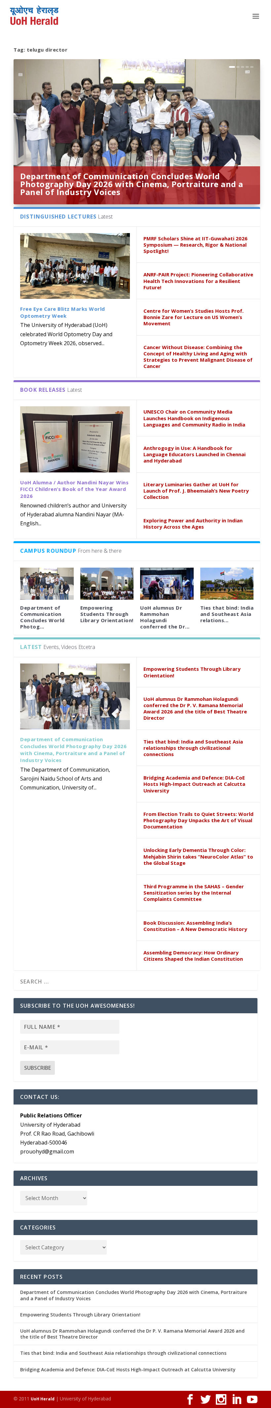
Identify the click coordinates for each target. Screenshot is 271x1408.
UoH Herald (43, 1399)
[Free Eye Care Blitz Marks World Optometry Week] (75, 266)
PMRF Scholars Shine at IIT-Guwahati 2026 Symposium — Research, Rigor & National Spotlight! (195, 244)
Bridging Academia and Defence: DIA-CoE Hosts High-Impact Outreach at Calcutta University (194, 783)
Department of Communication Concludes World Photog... (42, 617)
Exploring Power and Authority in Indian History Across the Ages (193, 523)
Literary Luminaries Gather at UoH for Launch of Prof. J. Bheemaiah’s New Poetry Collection (196, 490)
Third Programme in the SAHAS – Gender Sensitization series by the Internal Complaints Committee (193, 892)
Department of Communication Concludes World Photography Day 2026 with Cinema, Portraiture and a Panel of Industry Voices (131, 184)
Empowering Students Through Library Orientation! (107, 614)
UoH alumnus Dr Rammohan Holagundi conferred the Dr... (165, 617)
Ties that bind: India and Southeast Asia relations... (227, 614)
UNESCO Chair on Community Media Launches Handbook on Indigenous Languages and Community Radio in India (194, 417)
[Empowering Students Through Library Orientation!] (107, 584)
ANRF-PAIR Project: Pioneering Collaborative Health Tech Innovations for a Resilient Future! (198, 280)
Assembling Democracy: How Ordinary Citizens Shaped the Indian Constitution (193, 955)
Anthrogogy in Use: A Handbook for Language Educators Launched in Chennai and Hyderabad (194, 454)
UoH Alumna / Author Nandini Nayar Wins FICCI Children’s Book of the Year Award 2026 (74, 489)
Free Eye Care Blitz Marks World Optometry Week (62, 312)
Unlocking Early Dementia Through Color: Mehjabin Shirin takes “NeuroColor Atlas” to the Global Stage (198, 856)
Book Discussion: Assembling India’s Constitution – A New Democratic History (195, 925)
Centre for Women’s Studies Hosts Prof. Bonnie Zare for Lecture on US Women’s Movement (193, 317)
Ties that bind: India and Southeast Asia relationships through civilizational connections (193, 747)
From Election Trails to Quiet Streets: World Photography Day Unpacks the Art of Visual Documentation (198, 820)
